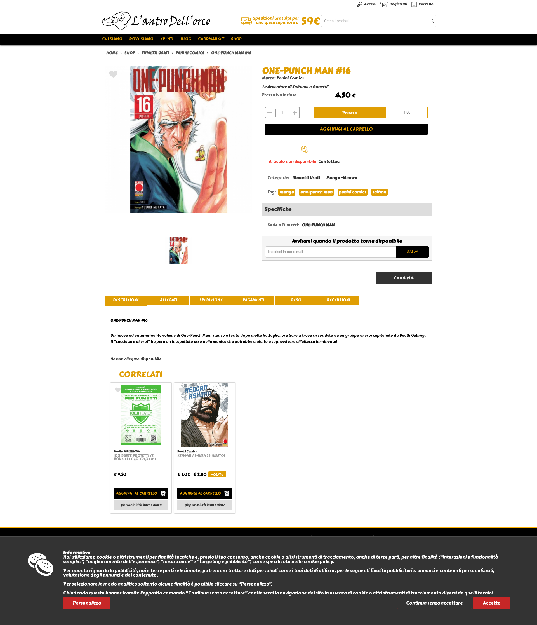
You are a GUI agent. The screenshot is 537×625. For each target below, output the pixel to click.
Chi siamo (112, 39)
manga (287, 192)
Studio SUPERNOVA (127, 451)
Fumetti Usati (306, 178)
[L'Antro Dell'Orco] (184, 21)
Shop (236, 39)
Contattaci (329, 162)
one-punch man (316, 192)
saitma (379, 192)
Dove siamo (141, 39)
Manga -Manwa (341, 178)
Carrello (426, 4)
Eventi (166, 39)
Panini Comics (290, 78)
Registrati (398, 4)
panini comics (352, 192)
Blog (185, 39)
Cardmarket (211, 39)
